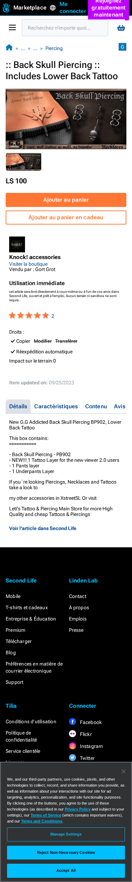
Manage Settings (66, 834)
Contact (77, 596)
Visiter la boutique (28, 264)
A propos (79, 607)
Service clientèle (23, 751)
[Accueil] (9, 48)
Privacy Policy (77, 809)
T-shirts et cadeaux (27, 607)
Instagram (91, 746)
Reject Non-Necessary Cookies (66, 852)
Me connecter (72, 7)
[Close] (123, 771)
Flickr (85, 734)
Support (14, 682)
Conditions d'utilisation (31, 721)
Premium (15, 630)
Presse (76, 630)
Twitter (87, 758)
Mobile (13, 596)
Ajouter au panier (66, 199)
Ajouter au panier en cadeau (66, 217)
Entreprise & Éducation (31, 619)
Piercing (54, 48)
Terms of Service (46, 815)
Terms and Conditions (41, 821)
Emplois (78, 619)
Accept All (66, 870)
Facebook (90, 722)
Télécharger (19, 641)
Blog (11, 652)
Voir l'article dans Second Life (42, 528)
